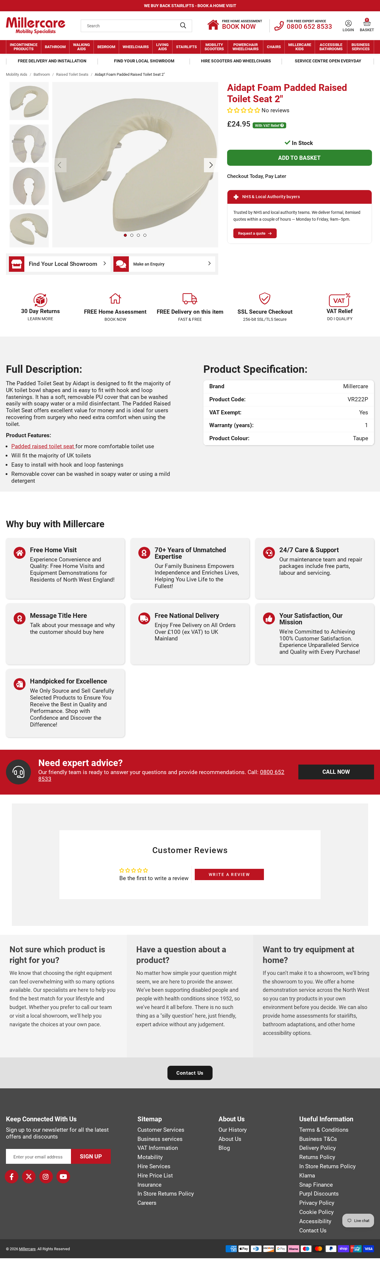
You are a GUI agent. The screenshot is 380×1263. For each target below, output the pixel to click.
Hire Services (153, 1166)
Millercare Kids (299, 46)
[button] (367, 23)
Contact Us (190, 1073)
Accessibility (315, 1221)
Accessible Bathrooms (331, 46)
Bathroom (55, 47)
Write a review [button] (229, 874)
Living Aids (162, 46)
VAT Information (157, 1148)
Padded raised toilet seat (43, 446)
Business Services (361, 46)
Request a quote (251, 233)
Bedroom (106, 47)
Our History (232, 1130)
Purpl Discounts (319, 1194)
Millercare (27, 1249)
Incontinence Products (23, 46)
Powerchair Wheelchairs (245, 46)
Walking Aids (81, 46)
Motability (150, 1157)
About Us (229, 1139)
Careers (146, 1203)
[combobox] (136, 26)
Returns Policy (317, 1157)
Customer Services (160, 1130)
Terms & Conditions (324, 1130)
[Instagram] (46, 1176)
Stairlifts (186, 47)
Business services (160, 1139)
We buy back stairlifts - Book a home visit (190, 5)
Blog (224, 1148)
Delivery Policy (317, 1148)
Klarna (307, 1175)
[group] (135, 164)
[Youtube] (63, 1176)
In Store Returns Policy (165, 1194)
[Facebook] (11, 1176)
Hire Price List (155, 1175)
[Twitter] (29, 1176)
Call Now (336, 771)
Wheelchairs (136, 47)
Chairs (274, 47)
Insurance (149, 1185)
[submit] (183, 26)
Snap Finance (316, 1185)
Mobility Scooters (214, 46)
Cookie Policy (316, 1212)
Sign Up (91, 1156)
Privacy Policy (316, 1203)
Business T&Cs (318, 1139)
